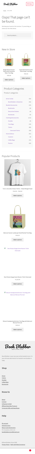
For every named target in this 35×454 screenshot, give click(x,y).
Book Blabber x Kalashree (15, 102)
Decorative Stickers (13, 111)
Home (4, 10)
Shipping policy (6, 425)
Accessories (5, 384)
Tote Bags (11, 124)
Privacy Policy (6, 444)
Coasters (10, 137)
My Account (6, 451)
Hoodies (10, 121)
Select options (9, 79)
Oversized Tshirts (15, 130)
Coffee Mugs (11, 140)
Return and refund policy (9, 428)
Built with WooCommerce (18, 444)
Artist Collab (9, 98)
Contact (4, 402)
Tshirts (10, 127)
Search (17, 451)
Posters (10, 143)
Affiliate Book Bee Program (9, 406)
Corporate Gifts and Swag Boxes (10, 408)
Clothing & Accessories (12, 118)
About (3, 399)
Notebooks (11, 114)
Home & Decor (10, 134)
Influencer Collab (7, 404)
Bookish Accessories (11, 105)
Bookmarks (11, 108)
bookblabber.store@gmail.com (10, 432)
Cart (27, 450)
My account (5, 423)
